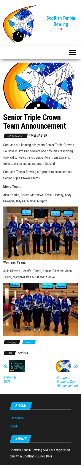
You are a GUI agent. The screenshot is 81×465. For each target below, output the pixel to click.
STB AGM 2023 (9, 380)
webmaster (39, 135)
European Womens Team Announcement (67, 382)
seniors (22, 353)
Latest (29, 342)
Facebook (16, 418)
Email (13, 426)
